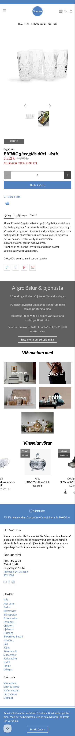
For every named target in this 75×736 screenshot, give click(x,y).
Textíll (6, 662)
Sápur (6, 647)
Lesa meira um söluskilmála (37, 339)
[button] (12, 196)
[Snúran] (37, 11)
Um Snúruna (10, 694)
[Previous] (26, 105)
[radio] (65, 492)
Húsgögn (8, 632)
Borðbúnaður (10, 618)
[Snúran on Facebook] (9, 582)
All (28, 24)
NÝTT (6, 599)
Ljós (5, 643)
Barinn (6, 607)
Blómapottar (10, 614)
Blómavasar (9, 610)
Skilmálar (8, 697)
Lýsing (7, 215)
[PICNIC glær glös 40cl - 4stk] (38, 67)
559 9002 (8, 575)
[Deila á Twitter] (7, 267)
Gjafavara (8, 629)
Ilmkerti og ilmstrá (13, 636)
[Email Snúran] (5, 582)
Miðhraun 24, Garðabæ (15, 571)
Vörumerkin (9, 683)
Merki (33, 215)
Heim (20, 24)
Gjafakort (8, 625)
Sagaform (9, 149)
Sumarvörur (9, 654)
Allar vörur (9, 603)
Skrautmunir (10, 651)
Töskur (6, 665)
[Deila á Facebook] (15, 267)
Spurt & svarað (11, 686)
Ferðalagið (8, 621)
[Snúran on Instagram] (13, 582)
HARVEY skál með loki (37, 482)
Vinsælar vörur (37, 443)
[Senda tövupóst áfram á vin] (32, 267)
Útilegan (7, 669)
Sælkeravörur (10, 658)
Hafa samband (11, 690)
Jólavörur (8, 640)
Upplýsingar (20, 215)
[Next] (48, 105)
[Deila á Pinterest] (24, 267)
